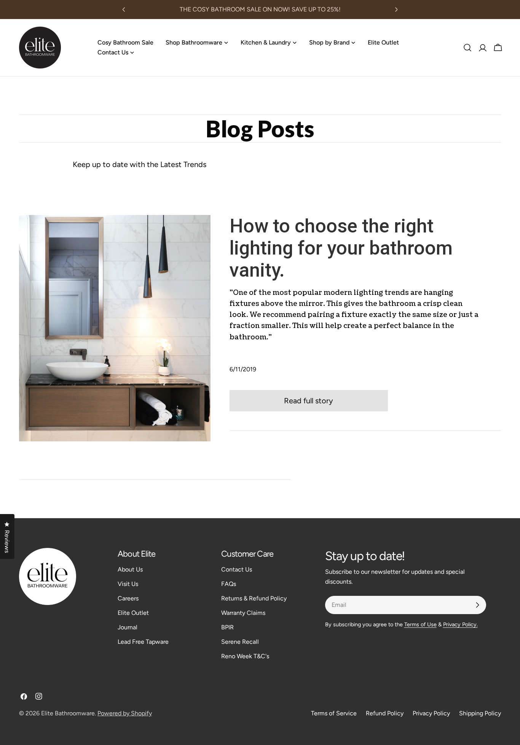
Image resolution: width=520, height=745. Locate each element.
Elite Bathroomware (68, 713)
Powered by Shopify (124, 713)
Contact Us (236, 569)
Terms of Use (420, 624)
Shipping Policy (480, 713)
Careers (128, 598)
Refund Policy (385, 713)
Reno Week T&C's (245, 656)
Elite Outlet (133, 612)
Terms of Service (334, 713)
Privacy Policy (431, 713)
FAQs (228, 583)
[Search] (467, 47)
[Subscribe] (477, 605)
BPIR (227, 627)
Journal (127, 627)
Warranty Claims (243, 612)
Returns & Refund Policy (254, 598)
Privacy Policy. (460, 624)
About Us (130, 569)
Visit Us (128, 583)
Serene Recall (240, 641)
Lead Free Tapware (143, 641)
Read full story (308, 400)
